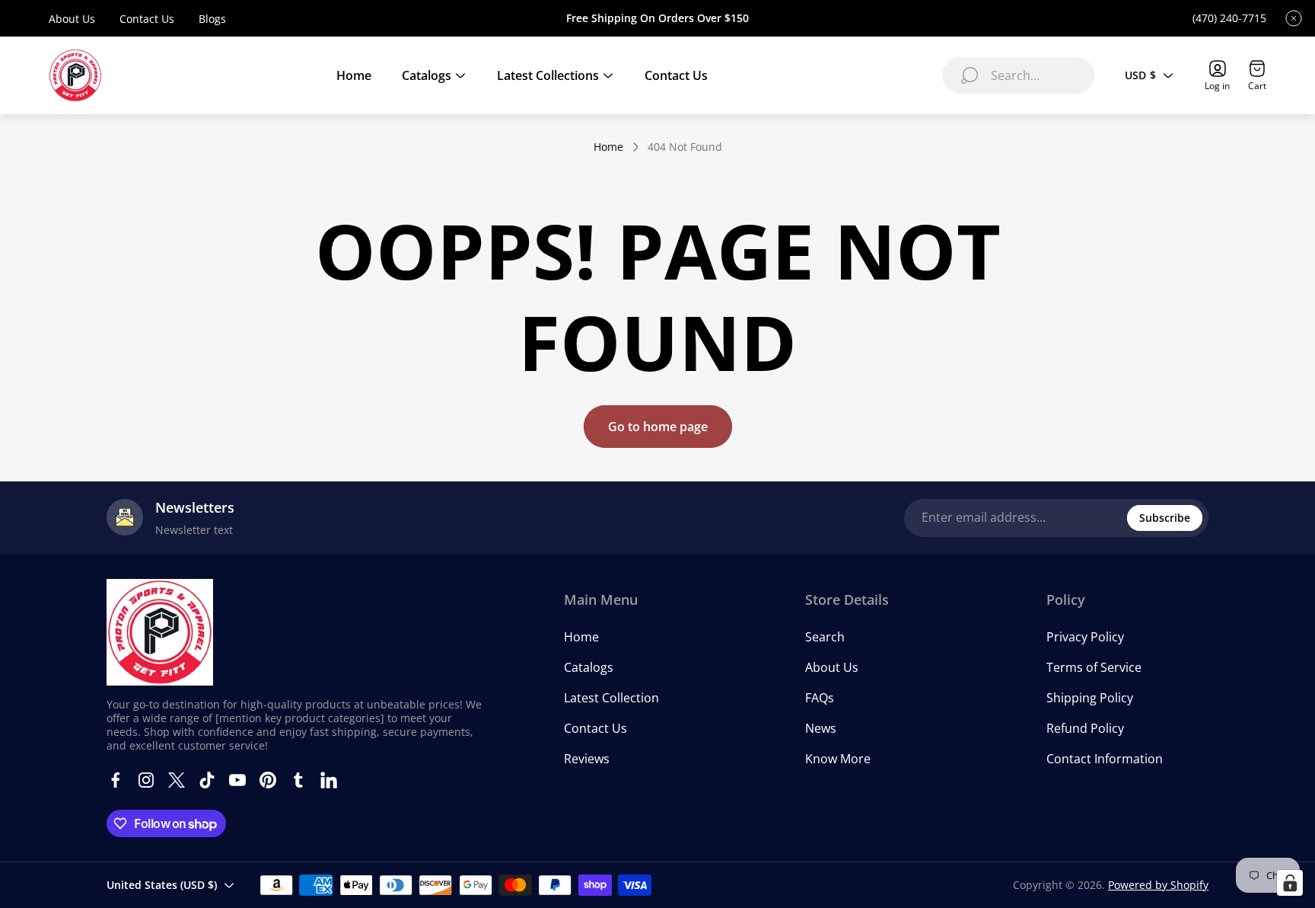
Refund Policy (1085, 728)
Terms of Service (1093, 667)
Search (825, 636)
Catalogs (588, 667)
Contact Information (1104, 758)
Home (608, 147)
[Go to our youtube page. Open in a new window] (237, 780)
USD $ (1140, 75)
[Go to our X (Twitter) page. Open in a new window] (176, 780)
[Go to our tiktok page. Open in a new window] (207, 780)
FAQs (819, 697)
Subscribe (1164, 517)
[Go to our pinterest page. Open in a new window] (268, 780)
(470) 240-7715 (1229, 18)
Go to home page (658, 426)
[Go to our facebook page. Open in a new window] (116, 780)
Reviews (587, 758)
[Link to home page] (160, 632)
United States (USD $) (162, 885)
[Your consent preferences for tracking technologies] (1290, 883)
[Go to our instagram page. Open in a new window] (146, 780)
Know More (838, 758)
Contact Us (146, 18)
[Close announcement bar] (1294, 18)
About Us (72, 18)
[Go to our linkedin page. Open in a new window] (329, 780)
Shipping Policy (1089, 697)
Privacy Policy (1085, 636)
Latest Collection (611, 697)
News (820, 728)
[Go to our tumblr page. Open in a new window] (298, 780)
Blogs (212, 18)
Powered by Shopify (1158, 885)
